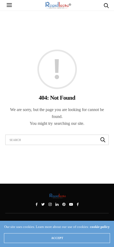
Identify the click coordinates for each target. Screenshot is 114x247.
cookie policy (100, 227)
